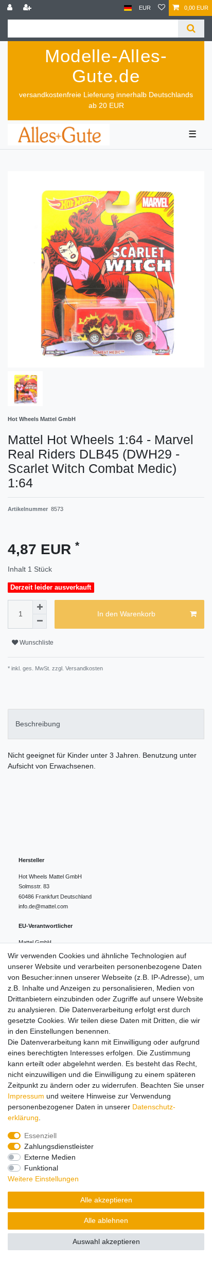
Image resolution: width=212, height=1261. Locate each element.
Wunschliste (36, 642)
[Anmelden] (11, 8)
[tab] (106, 724)
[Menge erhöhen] (39, 607)
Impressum (26, 1096)
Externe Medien (50, 1157)
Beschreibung (37, 724)
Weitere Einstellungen (43, 1179)
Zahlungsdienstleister (59, 1146)
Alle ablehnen (106, 1220)
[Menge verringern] (39, 621)
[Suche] (191, 29)
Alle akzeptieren (106, 1200)
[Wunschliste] (161, 8)
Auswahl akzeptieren (106, 1241)
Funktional (41, 1168)
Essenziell (40, 1135)
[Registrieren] (28, 8)
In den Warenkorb (126, 614)
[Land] (127, 8)
